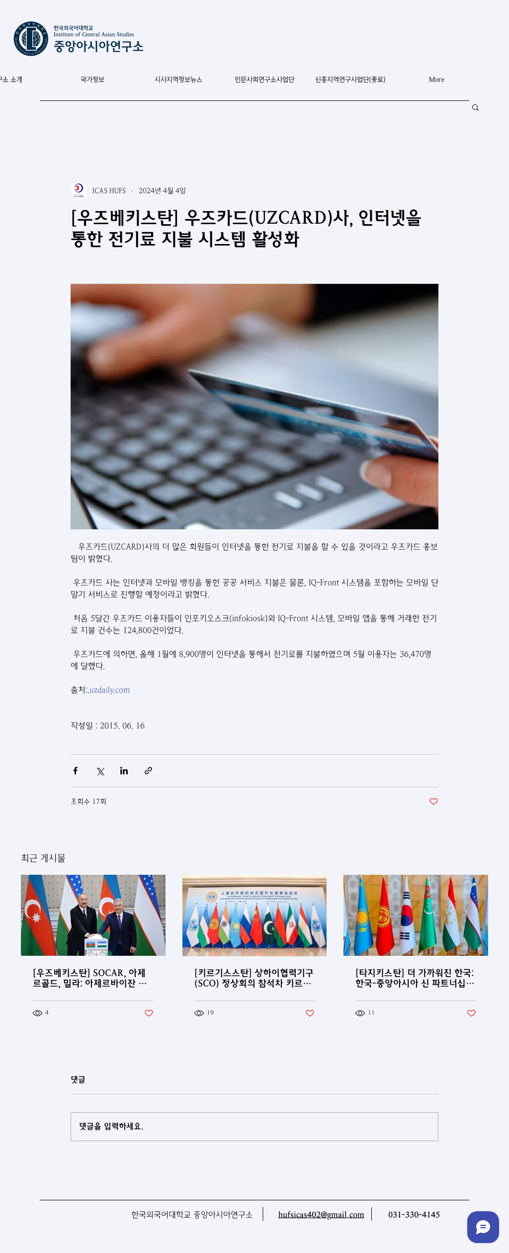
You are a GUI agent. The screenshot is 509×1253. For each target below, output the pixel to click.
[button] (92, 79)
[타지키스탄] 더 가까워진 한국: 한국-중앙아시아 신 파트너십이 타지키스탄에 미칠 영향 (414, 978)
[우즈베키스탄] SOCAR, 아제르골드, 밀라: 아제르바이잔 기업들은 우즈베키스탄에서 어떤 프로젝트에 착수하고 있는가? (90, 978)
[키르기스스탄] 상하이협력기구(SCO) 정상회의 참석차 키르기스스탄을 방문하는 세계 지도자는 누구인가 (254, 978)
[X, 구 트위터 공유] (99, 770)
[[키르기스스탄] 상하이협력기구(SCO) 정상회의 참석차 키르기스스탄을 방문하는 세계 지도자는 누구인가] (254, 915)
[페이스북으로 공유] (75, 770)
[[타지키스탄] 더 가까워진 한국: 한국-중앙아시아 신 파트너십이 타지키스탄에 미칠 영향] (415, 915)
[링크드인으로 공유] (124, 770)
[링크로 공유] (148, 770)
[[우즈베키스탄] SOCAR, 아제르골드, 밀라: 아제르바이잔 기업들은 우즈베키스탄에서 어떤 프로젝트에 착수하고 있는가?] (93, 915)
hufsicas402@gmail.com (321, 1215)
